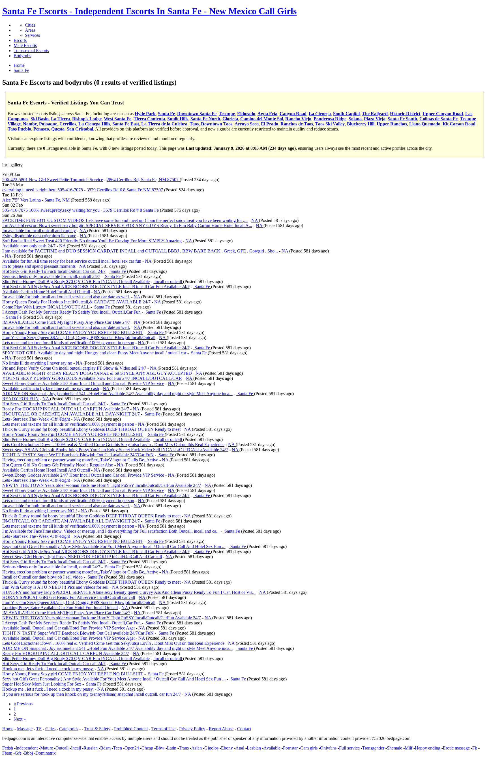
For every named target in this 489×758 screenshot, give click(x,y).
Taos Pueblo (19, 129)
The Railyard (375, 113)
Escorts (20, 40)
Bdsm (105, 748)
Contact (244, 728)
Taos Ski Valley (330, 123)
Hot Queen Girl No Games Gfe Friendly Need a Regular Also (57, 464)
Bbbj (28, 753)
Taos (194, 123)
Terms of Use (163, 728)
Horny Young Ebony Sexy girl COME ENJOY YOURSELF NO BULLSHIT (72, 332)
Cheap (147, 748)
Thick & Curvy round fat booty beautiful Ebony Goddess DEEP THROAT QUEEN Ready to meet (91, 429)
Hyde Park (145, 113)
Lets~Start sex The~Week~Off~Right (36, 419)
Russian (90, 748)
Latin (171, 748)
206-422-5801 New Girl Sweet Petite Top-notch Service (52, 179)
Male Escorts (25, 45)
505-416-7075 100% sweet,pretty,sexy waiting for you (51, 210)
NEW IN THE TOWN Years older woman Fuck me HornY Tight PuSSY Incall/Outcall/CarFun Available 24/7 (101, 485)
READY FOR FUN (20, 398)
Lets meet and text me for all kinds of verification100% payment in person (68, 342)
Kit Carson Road (459, 123)
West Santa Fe (117, 118)
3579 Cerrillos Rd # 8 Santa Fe (131, 210)
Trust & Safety (97, 728)
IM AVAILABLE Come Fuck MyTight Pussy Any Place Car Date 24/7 (66, 322)
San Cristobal (80, 129)
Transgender (373, 748)
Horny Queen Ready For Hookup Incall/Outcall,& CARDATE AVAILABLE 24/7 (76, 301)
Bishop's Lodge (87, 118)
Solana (355, 118)
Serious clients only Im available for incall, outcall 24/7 (51, 276)
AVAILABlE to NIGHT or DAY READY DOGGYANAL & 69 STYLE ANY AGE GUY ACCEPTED (97, 373)
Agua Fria (267, 113)
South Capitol (346, 113)
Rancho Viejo (298, 118)
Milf (408, 748)
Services (32, 35)
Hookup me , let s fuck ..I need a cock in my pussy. (48, 668)
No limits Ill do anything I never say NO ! (39, 510)
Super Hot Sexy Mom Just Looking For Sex (41, 684)
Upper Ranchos (392, 123)
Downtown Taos (216, 123)
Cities (30, 25)
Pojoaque (48, 123)
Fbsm (7, 753)
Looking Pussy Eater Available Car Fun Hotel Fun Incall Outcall (60, 607)
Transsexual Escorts (31, 50)
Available (271, 748)
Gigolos (211, 748)
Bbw (160, 748)
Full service (349, 748)
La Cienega (320, 113)
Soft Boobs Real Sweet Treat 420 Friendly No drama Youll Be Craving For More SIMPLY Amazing (92, 240)
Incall (76, 748)
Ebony (227, 748)
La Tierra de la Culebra (164, 123)
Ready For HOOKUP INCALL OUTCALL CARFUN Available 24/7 (65, 408)
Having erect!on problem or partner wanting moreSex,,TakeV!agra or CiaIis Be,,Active (80, 459)
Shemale (394, 748)
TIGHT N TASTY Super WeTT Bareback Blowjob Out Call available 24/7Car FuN (78, 454)
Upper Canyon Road (442, 113)
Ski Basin (40, 118)
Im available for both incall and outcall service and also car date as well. (66, 296)
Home (7, 728)
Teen (117, 748)
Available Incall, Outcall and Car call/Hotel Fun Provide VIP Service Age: (68, 628)
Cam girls (309, 748)
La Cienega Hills (94, 123)
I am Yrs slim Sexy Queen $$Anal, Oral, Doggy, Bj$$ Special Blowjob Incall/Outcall (78, 337)
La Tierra (60, 118)
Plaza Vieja (374, 118)
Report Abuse (221, 728)
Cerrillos (67, 123)
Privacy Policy (192, 728)
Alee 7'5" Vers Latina (21, 200)
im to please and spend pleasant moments (39, 266)
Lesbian (254, 748)
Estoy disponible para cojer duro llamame (39, 235)
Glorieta (230, 118)
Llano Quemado (424, 123)
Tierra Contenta (149, 118)
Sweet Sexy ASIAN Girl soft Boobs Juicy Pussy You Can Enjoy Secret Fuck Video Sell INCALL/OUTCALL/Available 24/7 (115, 449)
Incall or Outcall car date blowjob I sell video (42, 577)
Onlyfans (328, 748)
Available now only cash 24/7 (28, 245)
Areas (30, 30)
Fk (474, 748)
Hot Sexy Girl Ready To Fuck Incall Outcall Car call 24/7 (54, 271)
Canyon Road (293, 113)
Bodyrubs (22, 55)
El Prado (269, 123)
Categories (68, 728)
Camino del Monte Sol (261, 118)
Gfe (18, 753)
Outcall (61, 748)
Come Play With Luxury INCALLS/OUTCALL (45, 307)
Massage (25, 728)
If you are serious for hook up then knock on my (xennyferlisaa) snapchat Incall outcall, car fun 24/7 (91, 694)
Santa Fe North (205, 118)
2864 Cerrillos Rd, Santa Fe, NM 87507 (143, 179)
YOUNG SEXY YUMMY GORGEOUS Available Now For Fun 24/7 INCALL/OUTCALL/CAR (92, 378)
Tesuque (227, 113)
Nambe (30, 123)
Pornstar (290, 748)
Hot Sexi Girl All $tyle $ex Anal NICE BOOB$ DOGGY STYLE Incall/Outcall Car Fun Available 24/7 (96, 286)
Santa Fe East (125, 123)
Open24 (132, 748)
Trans (184, 748)
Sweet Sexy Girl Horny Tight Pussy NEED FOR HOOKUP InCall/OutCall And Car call (82, 556)
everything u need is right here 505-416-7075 (42, 189)
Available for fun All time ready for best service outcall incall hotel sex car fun (71, 261)
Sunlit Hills (177, 118)
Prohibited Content (131, 728)
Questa (58, 129)
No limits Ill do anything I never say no (37, 363)
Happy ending (427, 748)
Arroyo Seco (247, 123)
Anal (239, 748)
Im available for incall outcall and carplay (39, 230)
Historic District (405, 113)
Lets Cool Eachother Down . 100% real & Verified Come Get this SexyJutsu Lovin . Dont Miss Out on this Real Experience (113, 444)
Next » (20, 719)
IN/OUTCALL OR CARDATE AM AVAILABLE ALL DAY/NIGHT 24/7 (71, 414)
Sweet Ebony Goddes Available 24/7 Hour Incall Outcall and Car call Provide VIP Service (83, 383)
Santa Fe (166, 113)
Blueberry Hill (360, 123)
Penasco (41, 129)
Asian (196, 748)
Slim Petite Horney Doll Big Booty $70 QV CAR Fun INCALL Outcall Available (76, 281)
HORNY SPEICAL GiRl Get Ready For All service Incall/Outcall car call (68, 597)
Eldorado (246, 113)
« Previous (23, 703)
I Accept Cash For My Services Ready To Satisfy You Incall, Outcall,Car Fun (71, 312)
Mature (46, 748)
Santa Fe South (402, 118)
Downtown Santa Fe (196, 113)
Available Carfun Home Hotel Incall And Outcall (46, 291)
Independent (27, 748)
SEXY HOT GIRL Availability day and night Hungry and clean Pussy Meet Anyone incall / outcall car (94, 352)
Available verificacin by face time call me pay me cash (50, 388)
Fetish (7, 748)
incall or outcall (168, 281)
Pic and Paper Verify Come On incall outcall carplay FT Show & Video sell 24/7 (74, 368)
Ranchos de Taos (296, 123)
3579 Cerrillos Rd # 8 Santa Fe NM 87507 (125, 189)
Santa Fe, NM (57, 200)
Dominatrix (45, 753)
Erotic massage (456, 748)
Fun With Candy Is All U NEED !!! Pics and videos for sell (55, 587)
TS (39, 728)
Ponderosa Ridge (330, 118)
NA (255, 220)
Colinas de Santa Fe (438, 118)
